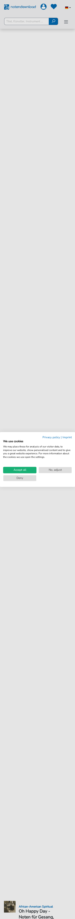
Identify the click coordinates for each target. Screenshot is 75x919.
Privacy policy (51, 437)
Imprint (67, 437)
